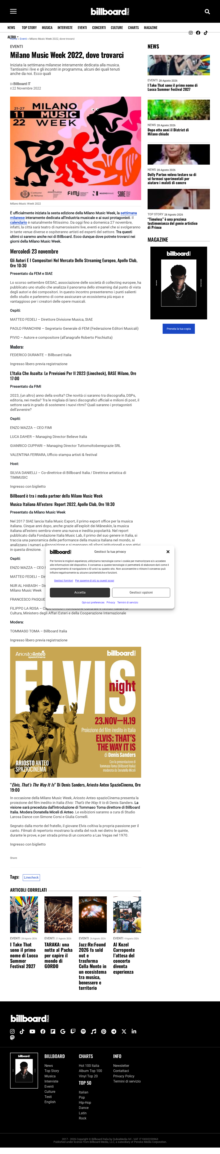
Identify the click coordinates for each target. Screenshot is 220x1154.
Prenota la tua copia (179, 328)
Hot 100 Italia (89, 1066)
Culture (117, 27)
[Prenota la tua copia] (179, 283)
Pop (82, 1097)
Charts (133, 27)
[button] (168, 552)
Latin (83, 1113)
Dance (84, 1108)
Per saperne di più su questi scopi (94, 580)
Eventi (82, 27)
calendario (18, 222)
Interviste (65, 27)
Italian (83, 1092)
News (11, 27)
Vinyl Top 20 (88, 1076)
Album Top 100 (90, 1071)
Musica (47, 27)
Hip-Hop (85, 1103)
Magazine (150, 27)
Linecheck (31, 877)
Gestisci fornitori (63, 580)
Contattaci (121, 1071)
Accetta (80, 592)
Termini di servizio (127, 1081)
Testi (48, 1097)
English (50, 1102)
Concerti (99, 27)
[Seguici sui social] (190, 33)
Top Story (29, 27)
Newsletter (121, 1066)
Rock (82, 1118)
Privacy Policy (123, 1076)
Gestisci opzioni (141, 592)
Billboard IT (22, 84)
